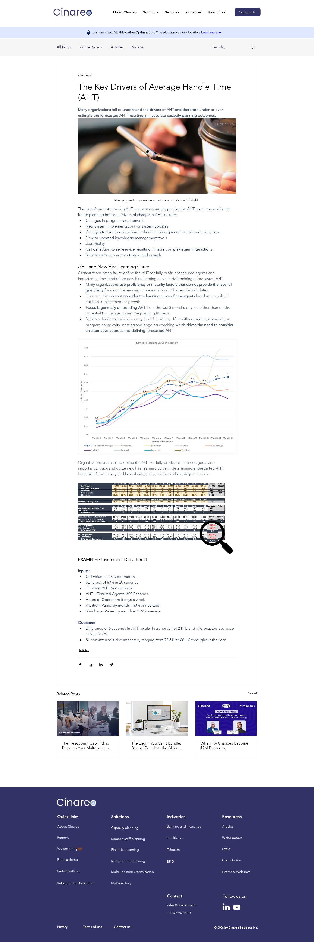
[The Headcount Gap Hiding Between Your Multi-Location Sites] (88, 718)
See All (252, 693)
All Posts (64, 47)
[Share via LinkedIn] (101, 665)
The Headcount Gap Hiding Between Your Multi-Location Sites (86, 745)
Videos (138, 47)
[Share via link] (111, 665)
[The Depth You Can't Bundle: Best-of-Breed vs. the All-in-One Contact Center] (157, 718)
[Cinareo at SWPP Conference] (226, 718)
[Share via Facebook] (80, 665)
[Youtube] (237, 907)
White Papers (91, 47)
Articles (117, 47)
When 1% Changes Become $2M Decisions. (224, 745)
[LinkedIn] (226, 907)
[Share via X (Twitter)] (90, 665)
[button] (124, 12)
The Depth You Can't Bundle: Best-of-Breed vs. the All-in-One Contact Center (156, 745)
